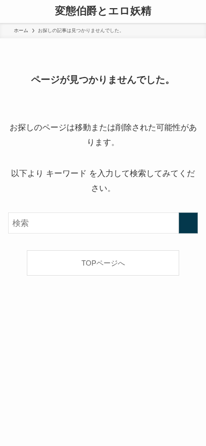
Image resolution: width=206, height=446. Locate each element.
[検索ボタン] (194, 11)
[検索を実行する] (188, 223)
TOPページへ (103, 263)
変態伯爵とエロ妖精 (103, 11)
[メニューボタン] (11, 11)
